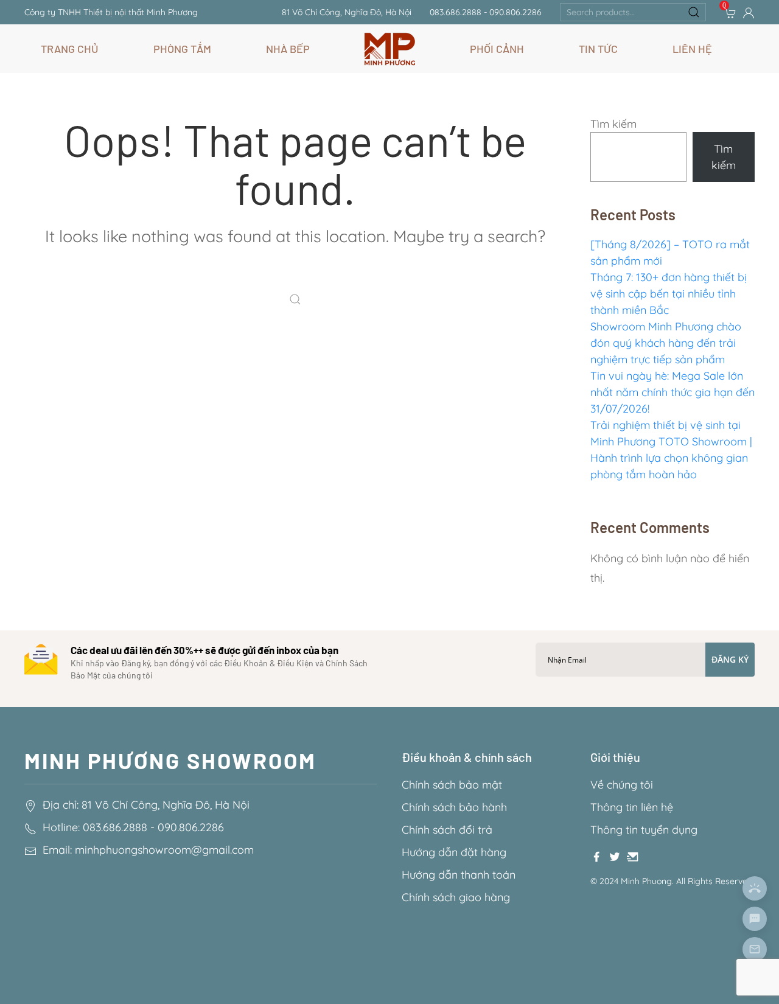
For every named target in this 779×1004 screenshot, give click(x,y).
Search (694, 12)
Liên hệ (692, 48)
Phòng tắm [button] (182, 48)
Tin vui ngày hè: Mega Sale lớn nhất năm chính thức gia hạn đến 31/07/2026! (672, 392)
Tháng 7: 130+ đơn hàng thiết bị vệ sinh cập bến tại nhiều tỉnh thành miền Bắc (668, 293)
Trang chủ (70, 48)
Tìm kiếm (613, 124)
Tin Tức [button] (598, 48)
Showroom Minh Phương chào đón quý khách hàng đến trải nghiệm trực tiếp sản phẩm (665, 342)
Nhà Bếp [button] (288, 48)
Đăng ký (730, 659)
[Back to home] (389, 48)
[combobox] (633, 12)
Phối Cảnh (497, 48)
